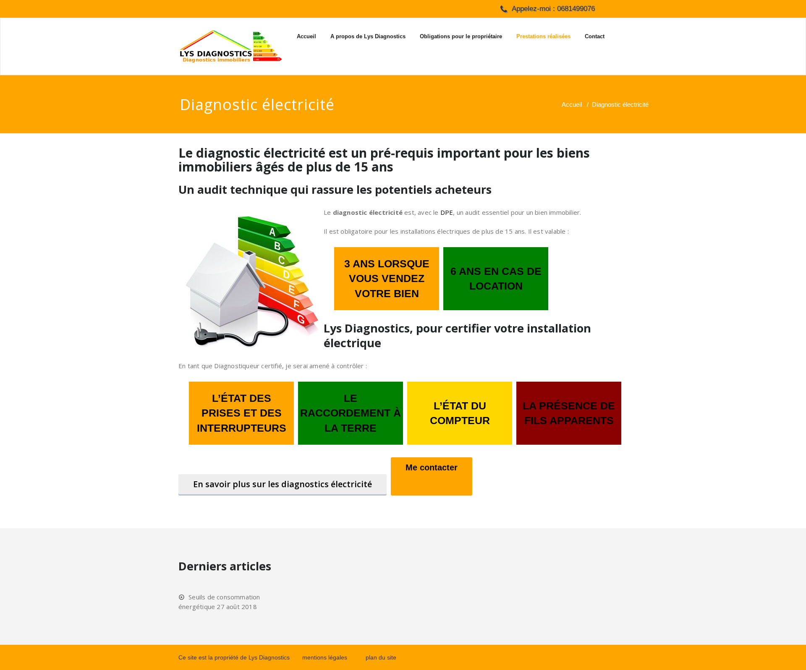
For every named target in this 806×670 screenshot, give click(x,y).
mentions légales (324, 657)
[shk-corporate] (230, 46)
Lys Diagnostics (269, 657)
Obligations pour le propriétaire (461, 36)
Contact (594, 36)
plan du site (381, 657)
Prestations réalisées (543, 36)
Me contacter (432, 467)
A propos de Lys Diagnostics (368, 36)
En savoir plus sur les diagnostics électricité (282, 484)
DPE (446, 212)
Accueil (306, 36)
